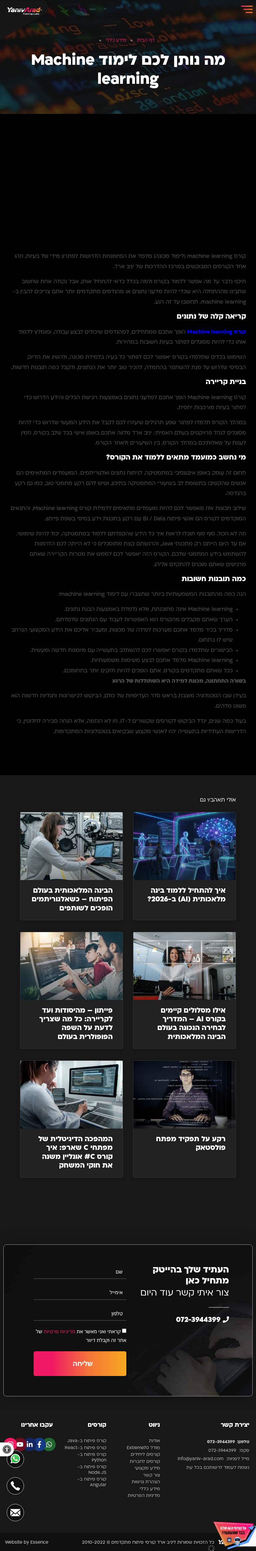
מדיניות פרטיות (59, 1331)
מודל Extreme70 (143, 1448)
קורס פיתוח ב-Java (86, 1441)
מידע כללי (116, 40)
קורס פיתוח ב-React (85, 1448)
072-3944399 (199, 1320)
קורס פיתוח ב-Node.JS (91, 1470)
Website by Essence (26, 1542)
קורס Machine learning (216, 332)
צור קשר (151, 1475)
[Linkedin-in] (29, 1444)
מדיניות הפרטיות (144, 1496)
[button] (7, 1449)
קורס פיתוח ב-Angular (91, 1482)
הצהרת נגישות (146, 1482)
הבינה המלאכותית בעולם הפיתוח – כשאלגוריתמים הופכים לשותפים (72, 899)
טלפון (117, 1313)
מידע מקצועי (147, 1468)
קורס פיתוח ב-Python (91, 1457)
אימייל (116, 1292)
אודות (154, 1441)
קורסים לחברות (145, 1461)
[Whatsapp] (49, 1444)
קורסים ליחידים (145, 1454)
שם (119, 1271)
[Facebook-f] (39, 1444)
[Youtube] (20, 1444)
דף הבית (146, 40)
